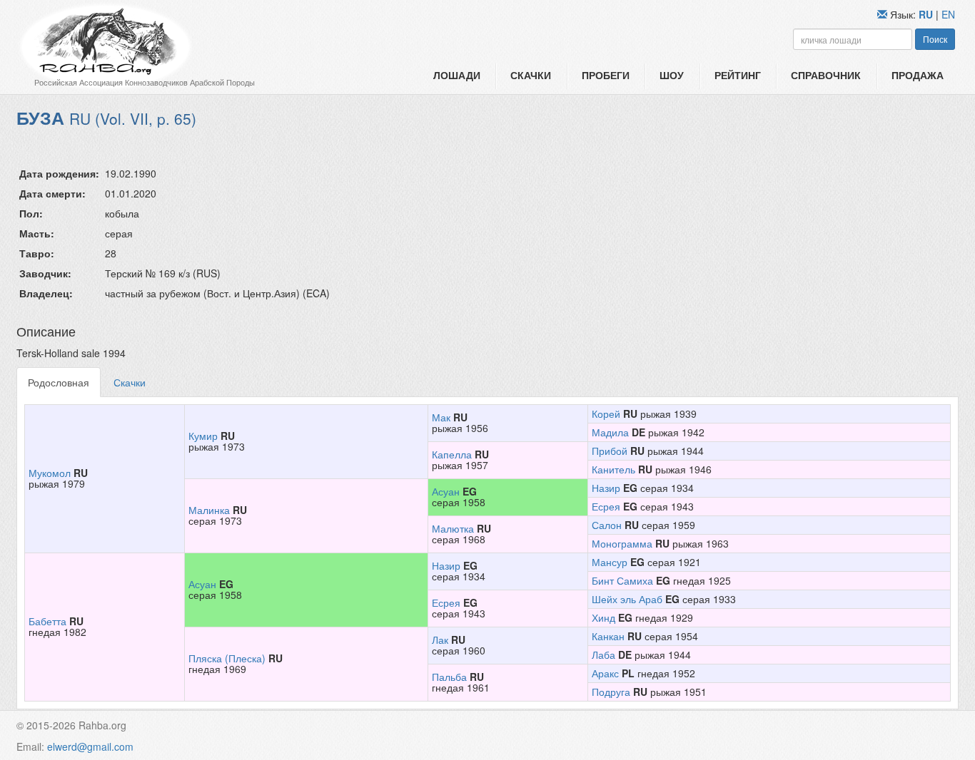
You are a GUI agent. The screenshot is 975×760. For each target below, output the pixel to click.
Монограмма (622, 543)
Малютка (453, 528)
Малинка (209, 510)
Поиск (935, 39)
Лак (440, 639)
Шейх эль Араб (627, 599)
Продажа (917, 75)
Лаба (603, 654)
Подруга (611, 691)
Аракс (605, 673)
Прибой (609, 450)
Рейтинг (737, 75)
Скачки (530, 75)
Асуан (446, 491)
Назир (606, 488)
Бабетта (47, 621)
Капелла (452, 454)
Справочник (826, 75)
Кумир (203, 435)
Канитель (613, 469)
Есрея (606, 506)
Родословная (58, 382)
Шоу (672, 75)
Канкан (608, 636)
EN (948, 14)
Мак (441, 417)
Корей (606, 413)
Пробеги (606, 75)
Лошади (456, 75)
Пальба (449, 676)
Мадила (610, 432)
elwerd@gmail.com (90, 746)
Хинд (603, 617)
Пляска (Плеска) (227, 658)
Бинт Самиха (622, 580)
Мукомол (50, 473)
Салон (607, 525)
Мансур (609, 562)
